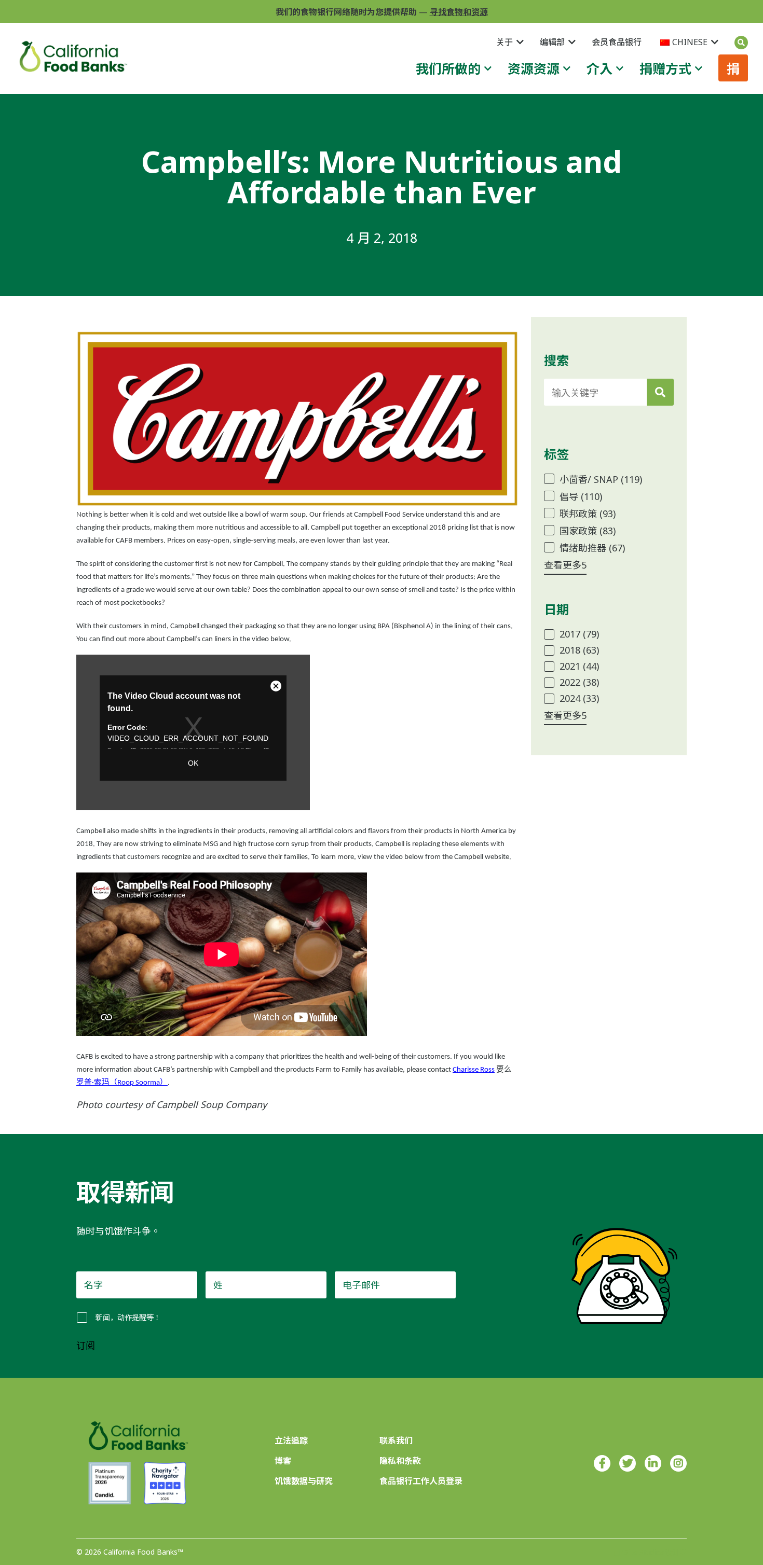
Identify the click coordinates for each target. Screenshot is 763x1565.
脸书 (602, 1463)
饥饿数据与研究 (304, 1481)
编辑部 (552, 42)
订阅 (85, 1346)
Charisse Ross (474, 1070)
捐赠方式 (665, 68)
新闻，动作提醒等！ (128, 1317)
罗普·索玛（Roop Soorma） (122, 1083)
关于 (504, 42)
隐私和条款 (400, 1460)
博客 (283, 1460)
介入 (599, 68)
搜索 (741, 42)
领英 (653, 1463)
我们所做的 (448, 68)
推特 (627, 1463)
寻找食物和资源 (459, 12)
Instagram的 (678, 1463)
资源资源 (534, 68)
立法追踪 (291, 1440)
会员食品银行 (617, 42)
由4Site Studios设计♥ (650, 1552)
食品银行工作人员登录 (420, 1481)
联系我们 (396, 1440)
